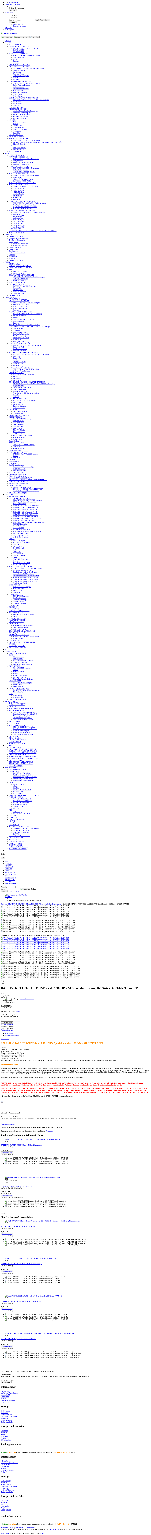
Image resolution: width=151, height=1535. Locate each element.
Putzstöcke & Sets (19, 439)
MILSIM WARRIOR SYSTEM (23, 319)
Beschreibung (9, 1033)
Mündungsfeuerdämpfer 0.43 (22, 716)
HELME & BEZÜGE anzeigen (23, 375)
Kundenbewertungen (12, 1035)
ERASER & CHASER (16, 841)
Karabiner (16, 365)
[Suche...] (25, 889)
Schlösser (16, 360)
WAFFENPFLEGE (15, 434)
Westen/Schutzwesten (20, 675)
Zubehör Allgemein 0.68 (17, 646)
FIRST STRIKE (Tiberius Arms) (19, 836)
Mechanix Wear (18, 692)
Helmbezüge (17, 378)
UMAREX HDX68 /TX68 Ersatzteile (25, 517)
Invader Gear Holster (20, 308)
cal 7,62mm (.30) (18, 221)
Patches (15, 456)
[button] (13, 4)
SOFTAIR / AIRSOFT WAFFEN (20, 81)
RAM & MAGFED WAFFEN (19, 46)
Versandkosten (54, 1529)
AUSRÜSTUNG (10, 297)
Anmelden (49, 1131)
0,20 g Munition (18, 190)
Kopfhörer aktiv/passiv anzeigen (23, 467)
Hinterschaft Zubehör (20, 629)
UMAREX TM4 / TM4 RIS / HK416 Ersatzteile (29, 522)
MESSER (12, 120)
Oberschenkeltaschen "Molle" (23, 387)
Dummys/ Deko (14, 459)
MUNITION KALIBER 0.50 (18, 166)
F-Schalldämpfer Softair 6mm (22, 570)
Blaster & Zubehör (19, 144)
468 (14, 550)
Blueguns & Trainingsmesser (18, 238)
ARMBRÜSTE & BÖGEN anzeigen (25, 111)
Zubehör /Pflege (18, 107)
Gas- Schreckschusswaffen (9, 1416)
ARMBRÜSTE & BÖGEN (18, 109)
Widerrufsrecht (5, 1391)
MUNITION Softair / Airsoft (18, 184)
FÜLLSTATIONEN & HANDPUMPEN (22, 756)
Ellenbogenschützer (19, 677)
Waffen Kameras (18, 421)
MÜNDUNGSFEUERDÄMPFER (20, 618)
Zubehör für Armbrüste (20, 116)
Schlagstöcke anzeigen (20, 244)
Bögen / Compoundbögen (21, 114)
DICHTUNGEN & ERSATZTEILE (21, 762)
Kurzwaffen (17, 356)
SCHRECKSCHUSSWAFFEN (19, 54)
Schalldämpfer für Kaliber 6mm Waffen (26, 576)
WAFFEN (8, 42)
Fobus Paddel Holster (20, 306)
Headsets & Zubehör (20, 349)
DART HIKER (18, 793)
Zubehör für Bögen (19, 118)
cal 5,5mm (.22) (18, 218)
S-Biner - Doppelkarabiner (21, 371)
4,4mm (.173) (17, 214)
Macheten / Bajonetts (20, 129)
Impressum (4, 1413)
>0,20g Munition (18, 192)
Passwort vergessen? (20, 26)
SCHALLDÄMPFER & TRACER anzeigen (28, 568)
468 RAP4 (12, 821)
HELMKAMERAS (15, 417)
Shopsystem (5, 1533)
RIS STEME (13, 607)
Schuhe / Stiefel (18, 697)
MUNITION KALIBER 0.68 (18, 173)
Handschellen (13, 256)
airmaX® (12, 823)
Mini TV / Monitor (19, 430)
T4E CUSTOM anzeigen (17, 703)
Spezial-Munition (18, 194)
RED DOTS (13, 269)
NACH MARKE (10, 767)
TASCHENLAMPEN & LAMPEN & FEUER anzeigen (31, 327)
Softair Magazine (18, 90)
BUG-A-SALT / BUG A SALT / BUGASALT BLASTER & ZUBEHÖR (37, 142)
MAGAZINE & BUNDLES (22, 832)
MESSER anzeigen (19, 122)
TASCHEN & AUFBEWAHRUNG (21, 764)
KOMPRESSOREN (15, 760)
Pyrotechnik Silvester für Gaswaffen (25, 207)
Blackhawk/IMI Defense (21, 304)
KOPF (11, 655)
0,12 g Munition (18, 188)
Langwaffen (17, 358)
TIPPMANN (17, 546)
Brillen (15, 317)
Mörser (15, 78)
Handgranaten (17, 72)
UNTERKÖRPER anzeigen (22, 683)
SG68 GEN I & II (15, 742)
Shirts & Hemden (18, 671)
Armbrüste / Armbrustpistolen (22, 113)
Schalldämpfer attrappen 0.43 (22, 718)
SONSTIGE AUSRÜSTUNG (19, 367)
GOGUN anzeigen (19, 784)
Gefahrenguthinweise (8, 1400)
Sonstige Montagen (19, 603)
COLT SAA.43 (14, 815)
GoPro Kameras (18, 424)
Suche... (33, 889)
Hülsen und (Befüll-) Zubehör (23, 778)
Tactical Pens (17, 125)
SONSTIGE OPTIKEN (17, 282)
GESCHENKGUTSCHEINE (19, 415)
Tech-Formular (5, 1411)
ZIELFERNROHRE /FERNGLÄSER (21, 275)
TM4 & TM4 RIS (19, 555)
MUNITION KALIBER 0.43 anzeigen (26, 159)
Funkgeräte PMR (18, 347)
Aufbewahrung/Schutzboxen (18, 483)
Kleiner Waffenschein (8, 1420)
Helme (15, 376)
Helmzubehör (17, 380)
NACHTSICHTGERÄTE (17, 280)
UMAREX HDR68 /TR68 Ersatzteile (25, 515)
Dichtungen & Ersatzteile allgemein (24, 502)
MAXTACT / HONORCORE (19, 826)
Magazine (16, 105)
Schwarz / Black (18, 588)
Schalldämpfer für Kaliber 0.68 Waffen (25, 581)
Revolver (16, 61)
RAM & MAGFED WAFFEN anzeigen (26, 48)
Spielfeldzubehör (14, 441)
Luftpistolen (17, 101)
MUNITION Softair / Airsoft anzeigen (25, 186)
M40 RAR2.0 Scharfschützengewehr (21, 708)
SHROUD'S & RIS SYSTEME (23, 806)
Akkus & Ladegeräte (20, 92)
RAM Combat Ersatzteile (21, 529)
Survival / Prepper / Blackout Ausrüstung (26, 491)
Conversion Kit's (14, 640)
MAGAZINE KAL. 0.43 (21, 563)
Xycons (41, 1533)
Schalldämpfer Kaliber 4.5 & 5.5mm (25, 572)
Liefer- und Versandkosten (9, 1393)
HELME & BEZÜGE (16, 373)
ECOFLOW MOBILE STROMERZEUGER (28, 489)
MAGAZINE (13, 557)
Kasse (3, 1434)
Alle (6, 861)
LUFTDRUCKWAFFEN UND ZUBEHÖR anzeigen (31, 100)
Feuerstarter (17, 339)
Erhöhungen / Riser (19, 598)
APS (10, 810)
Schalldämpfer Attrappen (21, 89)
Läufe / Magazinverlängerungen (23, 780)
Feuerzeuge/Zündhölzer (21, 338)
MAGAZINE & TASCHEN (22, 801)
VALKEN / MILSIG (16, 797)
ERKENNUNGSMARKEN (18, 481)
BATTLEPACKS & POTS (22, 181)
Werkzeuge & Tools (19, 437)
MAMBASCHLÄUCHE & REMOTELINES (24, 758)
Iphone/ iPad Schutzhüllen (17, 476)
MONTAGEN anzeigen (21, 596)
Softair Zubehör (18, 94)
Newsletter (4, 1418)
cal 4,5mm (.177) (18, 216)
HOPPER (12, 644)
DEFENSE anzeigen (16, 236)
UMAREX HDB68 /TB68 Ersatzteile (25, 509)
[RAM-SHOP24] (9, 33)
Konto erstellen (18, 24)
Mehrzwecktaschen (19, 389)
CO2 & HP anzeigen (15, 747)
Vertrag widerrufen (7, 1442)
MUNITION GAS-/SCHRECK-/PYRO (22, 201)
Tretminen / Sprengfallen (21, 76)
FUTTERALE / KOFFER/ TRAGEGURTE (23, 352)
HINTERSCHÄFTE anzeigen (23, 625)
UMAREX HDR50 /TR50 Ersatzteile (25, 513)
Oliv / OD (16, 592)
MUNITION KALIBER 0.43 (18, 157)
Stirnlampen (17, 330)
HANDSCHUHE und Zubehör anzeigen (26, 690)
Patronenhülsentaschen (20, 391)
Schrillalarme (13, 251)
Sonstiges (12, 258)
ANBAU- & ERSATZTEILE (23, 802)
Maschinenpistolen (19, 57)
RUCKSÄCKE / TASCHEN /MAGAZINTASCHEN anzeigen (34, 384)
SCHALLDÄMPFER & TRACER (20, 566)
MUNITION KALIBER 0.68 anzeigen (26, 175)
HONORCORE (18, 548)
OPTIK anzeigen (14, 264)
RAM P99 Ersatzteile (20, 526)
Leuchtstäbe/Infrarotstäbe (21, 334)
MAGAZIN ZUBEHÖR (17, 620)
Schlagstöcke (13, 242)
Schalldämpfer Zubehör (20, 583)
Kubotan (12, 255)
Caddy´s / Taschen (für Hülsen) (23, 775)
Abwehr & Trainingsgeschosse (23, 162)
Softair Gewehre (18, 87)
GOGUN (12, 782)
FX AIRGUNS (18, 791)
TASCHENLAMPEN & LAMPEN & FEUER (24, 325)
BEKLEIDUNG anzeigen (17, 653)
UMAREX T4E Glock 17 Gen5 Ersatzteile (27, 518)
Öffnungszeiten (6, 1440)
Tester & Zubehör (19, 293)
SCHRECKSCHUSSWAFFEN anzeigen (26, 55)
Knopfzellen (17, 288)
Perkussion (12, 146)
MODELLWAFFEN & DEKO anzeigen (26, 140)
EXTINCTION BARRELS (22, 542)
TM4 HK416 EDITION (17, 725)
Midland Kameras (19, 422)
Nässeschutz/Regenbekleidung (23, 679)
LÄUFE (11, 539)
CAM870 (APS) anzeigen (21, 773)
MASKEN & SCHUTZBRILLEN (20, 312)
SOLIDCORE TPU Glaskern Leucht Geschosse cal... (18, 1226)
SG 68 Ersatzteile (18, 528)
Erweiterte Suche (13, 891)
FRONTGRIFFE (14, 585)
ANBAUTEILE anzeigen (17, 496)
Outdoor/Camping (15, 485)
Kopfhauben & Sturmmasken (22, 664)
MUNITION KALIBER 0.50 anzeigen (26, 168)
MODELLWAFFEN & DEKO (19, 138)
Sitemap (3, 1398)
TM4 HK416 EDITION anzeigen (24, 727)
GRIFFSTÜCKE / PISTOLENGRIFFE (22, 642)
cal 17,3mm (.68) (18, 227)
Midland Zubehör (19, 426)
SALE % (8, 41)
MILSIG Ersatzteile (19, 504)
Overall (15, 670)
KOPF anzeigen (18, 657)
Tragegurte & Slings (19, 362)
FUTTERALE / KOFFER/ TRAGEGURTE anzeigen (31, 354)
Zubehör (16, 63)
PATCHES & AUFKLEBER (18, 452)
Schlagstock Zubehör (20, 245)
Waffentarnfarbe (18, 448)
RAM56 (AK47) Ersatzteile (22, 533)
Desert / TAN (17, 590)
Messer (15, 124)
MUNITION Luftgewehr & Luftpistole (22, 210)
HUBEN (16, 788)
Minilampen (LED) (19, 336)
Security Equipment (15, 247)
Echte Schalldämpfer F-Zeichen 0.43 (25, 714)
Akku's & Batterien (19, 351)
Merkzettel (8, 28)
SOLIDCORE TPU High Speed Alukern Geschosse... (18, 1339)
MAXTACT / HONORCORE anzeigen (26, 828)
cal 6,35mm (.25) (18, 220)
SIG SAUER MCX (15, 845)
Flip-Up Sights (18, 638)
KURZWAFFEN (18, 52)
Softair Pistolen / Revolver (21, 85)
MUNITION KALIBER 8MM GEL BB (22, 183)
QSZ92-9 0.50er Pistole (16, 819)
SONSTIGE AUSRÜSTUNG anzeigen (26, 369)
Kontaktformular (6, 1415)
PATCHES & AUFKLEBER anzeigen (25, 454)
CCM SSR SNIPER (15, 843)
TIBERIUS (17, 552)
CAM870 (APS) (14, 771)
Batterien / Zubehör (19, 332)
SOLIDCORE (13, 817)
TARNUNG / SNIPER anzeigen (24, 445)
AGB (11, 1528)
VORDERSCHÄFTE (16, 622)
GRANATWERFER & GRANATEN (21, 66)
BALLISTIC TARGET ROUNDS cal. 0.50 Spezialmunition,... (21, 1145)
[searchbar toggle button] (34, 37)
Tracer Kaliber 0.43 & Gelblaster (23, 574)
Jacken (15, 673)
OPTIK (7, 262)
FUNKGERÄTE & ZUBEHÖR (19, 343)
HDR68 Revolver (15, 721)
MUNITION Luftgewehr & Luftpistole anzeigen (29, 212)
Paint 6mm (16, 199)
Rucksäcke (16, 395)
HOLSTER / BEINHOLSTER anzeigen (26, 303)
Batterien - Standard (19, 291)
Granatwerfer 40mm (19, 70)
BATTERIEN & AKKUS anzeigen (24, 286)
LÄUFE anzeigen (19, 541)
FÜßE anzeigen (18, 695)
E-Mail (11, 18)
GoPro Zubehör (18, 428)
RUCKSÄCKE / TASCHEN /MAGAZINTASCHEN (27, 382)
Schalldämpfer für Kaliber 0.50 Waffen (25, 579)
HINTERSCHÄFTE (16, 624)
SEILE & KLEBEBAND (17, 472)
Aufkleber (16, 458)
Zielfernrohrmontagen (20, 600)
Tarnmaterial (17, 446)
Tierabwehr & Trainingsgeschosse (24, 172)
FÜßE (11, 694)
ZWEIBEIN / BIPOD (16, 612)
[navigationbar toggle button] (7, 37)
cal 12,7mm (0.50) (19, 225)
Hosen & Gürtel (18, 686)
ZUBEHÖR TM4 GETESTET (19, 611)
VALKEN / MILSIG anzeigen (23, 799)
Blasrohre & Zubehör (16, 135)
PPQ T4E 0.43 (14, 723)
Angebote (4, 1438)
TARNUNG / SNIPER (16, 443)
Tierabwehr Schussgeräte (17, 240)
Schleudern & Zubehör (16, 137)
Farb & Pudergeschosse (20, 170)
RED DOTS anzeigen (20, 271)
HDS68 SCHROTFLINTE (18, 740)
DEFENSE (8, 234)
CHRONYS (13, 410)
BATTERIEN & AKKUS (17, 284)
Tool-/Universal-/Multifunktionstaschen (26, 393)
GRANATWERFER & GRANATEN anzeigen (28, 68)
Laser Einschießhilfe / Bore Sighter (20, 268)
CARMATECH (18, 553)
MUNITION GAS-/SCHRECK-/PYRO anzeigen (29, 203)
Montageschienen (19, 601)
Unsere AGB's (5, 1395)
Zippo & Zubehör (19, 341)
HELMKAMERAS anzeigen (22, 419)
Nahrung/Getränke (15, 450)
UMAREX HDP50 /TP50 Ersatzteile (25, 511)
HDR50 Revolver (15, 738)
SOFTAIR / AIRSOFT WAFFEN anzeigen (27, 83)
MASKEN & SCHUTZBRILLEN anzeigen (27, 314)
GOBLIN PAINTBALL (17, 838)
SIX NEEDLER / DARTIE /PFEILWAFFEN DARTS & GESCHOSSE (32, 231)
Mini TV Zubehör (19, 432)
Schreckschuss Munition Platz (23, 208)
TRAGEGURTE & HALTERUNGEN (22, 631)
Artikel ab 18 (5, 1402)
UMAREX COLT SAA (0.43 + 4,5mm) (26, 507)
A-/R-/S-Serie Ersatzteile (21, 537)
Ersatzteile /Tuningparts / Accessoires (25, 777)
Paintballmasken (18, 321)
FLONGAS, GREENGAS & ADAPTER (22, 753)
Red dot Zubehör (18, 273)
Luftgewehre (17, 103)
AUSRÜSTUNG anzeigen (18, 299)
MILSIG (16, 544)
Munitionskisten (18, 363)
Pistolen (15, 59)
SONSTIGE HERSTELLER (18, 847)
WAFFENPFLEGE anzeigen (22, 435)
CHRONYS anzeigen (20, 411)
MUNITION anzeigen (16, 155)
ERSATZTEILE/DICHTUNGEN (20, 498)
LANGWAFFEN (19, 50)
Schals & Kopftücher (20, 662)
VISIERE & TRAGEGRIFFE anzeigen (26, 636)
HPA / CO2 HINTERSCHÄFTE (20, 755)
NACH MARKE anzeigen (18, 769)
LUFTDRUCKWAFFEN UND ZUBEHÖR (23, 98)
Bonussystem (13, 2)
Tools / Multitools (19, 127)
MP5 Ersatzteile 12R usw (21, 535)
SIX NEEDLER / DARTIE (22, 790)
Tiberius (15, 561)
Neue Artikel (5, 1436)
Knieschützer (17, 684)
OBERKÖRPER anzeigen (22, 668)
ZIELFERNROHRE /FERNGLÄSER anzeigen (29, 277)
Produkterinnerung (7, 1152)
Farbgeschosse (18, 161)
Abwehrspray (13, 249)
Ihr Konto (4, 1432)
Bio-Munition (17, 196)
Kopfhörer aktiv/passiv (16, 465)
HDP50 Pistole (14, 736)
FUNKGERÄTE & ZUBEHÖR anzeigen (27, 345)
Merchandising (14, 461)
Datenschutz (5, 1397)
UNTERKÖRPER (15, 681)
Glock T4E (12, 707)
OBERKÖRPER (14, 666)
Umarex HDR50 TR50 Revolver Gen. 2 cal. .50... (17, 1186)
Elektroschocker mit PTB (17, 253)
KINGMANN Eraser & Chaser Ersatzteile (27, 531)
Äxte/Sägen (17, 131)
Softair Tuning (17, 96)
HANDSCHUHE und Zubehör (19, 688)
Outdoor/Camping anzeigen (22, 487)
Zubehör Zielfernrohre (20, 279)
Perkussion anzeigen (19, 148)
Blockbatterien (18, 290)
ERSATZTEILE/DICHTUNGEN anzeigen (27, 500)
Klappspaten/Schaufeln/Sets (18, 474)
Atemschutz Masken (19, 315)
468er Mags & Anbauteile (17, 633)
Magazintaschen (18, 386)
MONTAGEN (14, 594)
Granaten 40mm (18, 74)
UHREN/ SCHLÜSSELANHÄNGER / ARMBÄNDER (28, 480)
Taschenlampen (18, 328)
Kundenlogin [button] (9, 12)
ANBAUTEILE (10, 494)
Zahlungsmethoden (7, 1422)
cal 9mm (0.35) (18, 223)
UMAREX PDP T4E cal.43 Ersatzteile (26, 505)
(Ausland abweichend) (27, 999)
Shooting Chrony (18, 413)
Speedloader (17, 197)
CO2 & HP (8, 745)
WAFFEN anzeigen (15, 44)
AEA (15, 786)
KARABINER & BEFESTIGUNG (20, 478)
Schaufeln (16, 133)
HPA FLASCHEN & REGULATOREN (22, 749)
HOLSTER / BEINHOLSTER (19, 301)
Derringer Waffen (19, 149)
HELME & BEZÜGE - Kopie (23, 660)
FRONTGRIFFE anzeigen (22, 587)
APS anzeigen (17, 812)
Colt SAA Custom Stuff (17, 705)
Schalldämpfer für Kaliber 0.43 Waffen (25, 577)
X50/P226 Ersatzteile (20, 524)
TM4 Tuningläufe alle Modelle (23, 719)
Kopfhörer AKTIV (19, 469)
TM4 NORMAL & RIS (17, 710)
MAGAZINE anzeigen (20, 559)
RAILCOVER (14, 609)
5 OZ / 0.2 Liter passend (21, 627)
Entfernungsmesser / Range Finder (20, 266)
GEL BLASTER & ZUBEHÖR (19, 65)
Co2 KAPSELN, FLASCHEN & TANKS (23, 751)
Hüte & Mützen (18, 659)
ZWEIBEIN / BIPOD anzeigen (23, 614)
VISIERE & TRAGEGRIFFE (19, 635)
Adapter (15, 616)
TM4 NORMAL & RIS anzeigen (24, 712)
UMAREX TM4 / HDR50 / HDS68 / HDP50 (24, 795)
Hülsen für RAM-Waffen (21, 164)
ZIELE (7, 649)
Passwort (12, 20)
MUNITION (9, 153)
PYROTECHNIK (15, 229)
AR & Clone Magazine (20, 565)
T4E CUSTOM (10, 701)
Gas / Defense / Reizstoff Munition (24, 205)
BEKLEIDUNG (10, 651)
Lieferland (12, 8)
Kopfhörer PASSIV (19, 470)
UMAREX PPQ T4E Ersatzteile (23, 520)
